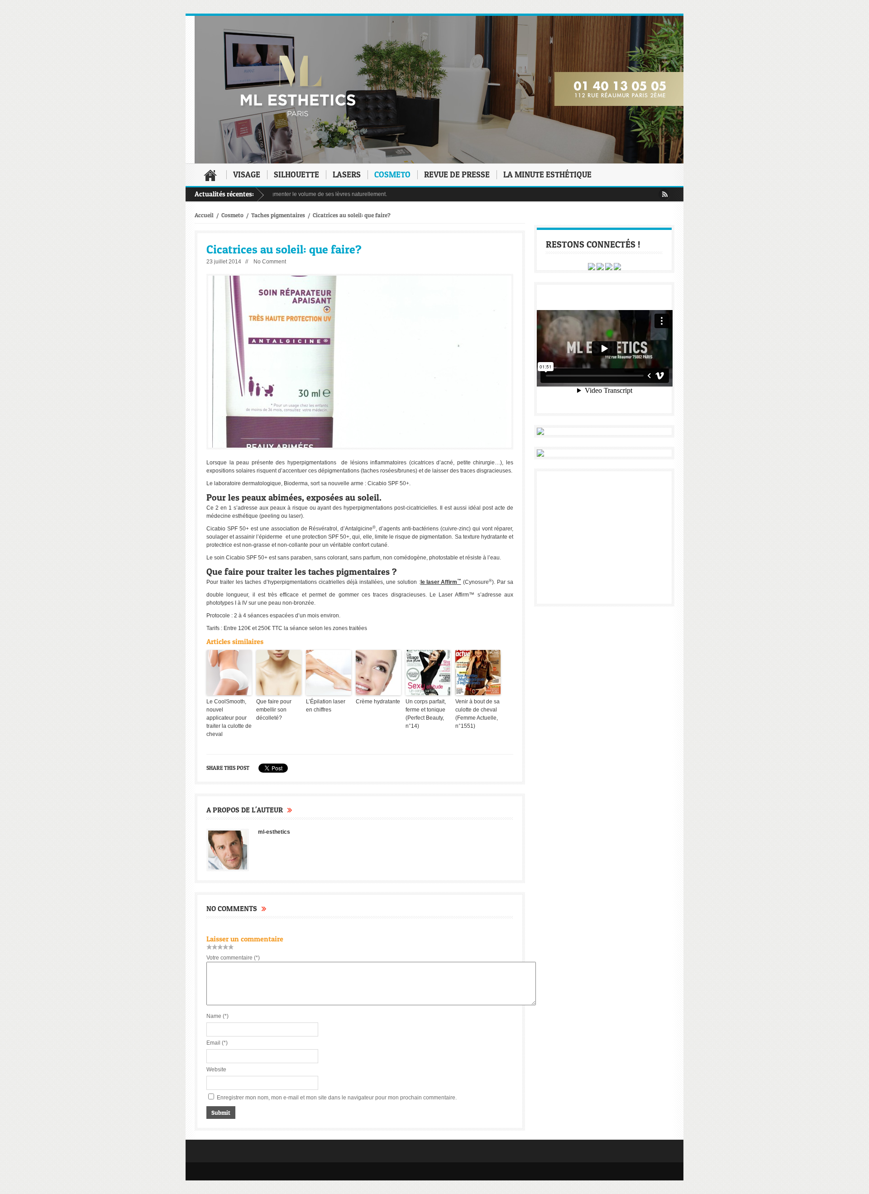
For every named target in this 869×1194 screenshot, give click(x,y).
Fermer (274, 654)
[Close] (616, 525)
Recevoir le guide (543, 592)
